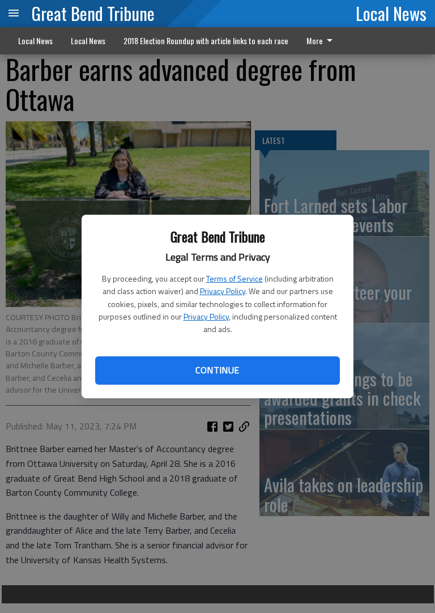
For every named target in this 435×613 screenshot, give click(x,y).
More (314, 40)
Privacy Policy (222, 291)
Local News (391, 13)
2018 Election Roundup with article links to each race (205, 40)
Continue (217, 370)
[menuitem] (322, 40)
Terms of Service (234, 278)
